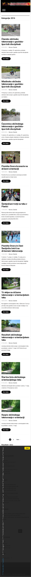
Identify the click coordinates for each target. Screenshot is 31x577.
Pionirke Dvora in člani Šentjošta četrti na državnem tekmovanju (12, 248)
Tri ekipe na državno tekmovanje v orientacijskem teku (15, 295)
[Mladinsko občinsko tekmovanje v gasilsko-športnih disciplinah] (10, 72)
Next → (18, 439)
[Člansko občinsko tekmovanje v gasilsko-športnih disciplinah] (10, 30)
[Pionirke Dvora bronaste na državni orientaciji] (10, 157)
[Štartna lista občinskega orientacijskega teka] (10, 368)
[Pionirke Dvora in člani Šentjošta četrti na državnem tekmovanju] (10, 236)
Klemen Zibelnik (13, 47)
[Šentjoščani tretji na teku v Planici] (10, 194)
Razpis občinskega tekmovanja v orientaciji (12, 416)
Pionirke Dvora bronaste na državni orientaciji (14, 167)
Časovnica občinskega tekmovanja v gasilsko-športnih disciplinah (12, 126)
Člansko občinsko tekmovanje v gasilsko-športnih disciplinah (12, 42)
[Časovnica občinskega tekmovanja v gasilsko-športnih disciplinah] (10, 114)
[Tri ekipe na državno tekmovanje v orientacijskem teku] (10, 283)
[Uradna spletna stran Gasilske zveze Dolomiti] (16, 4)
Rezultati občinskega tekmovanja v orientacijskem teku (15, 337)
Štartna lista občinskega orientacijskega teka (13, 378)
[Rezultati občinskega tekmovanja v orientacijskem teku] (10, 325)
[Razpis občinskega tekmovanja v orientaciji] (10, 405)
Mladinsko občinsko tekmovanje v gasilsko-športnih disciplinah (12, 84)
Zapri (27, 448)
